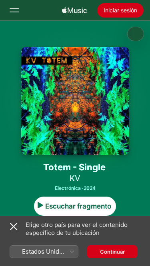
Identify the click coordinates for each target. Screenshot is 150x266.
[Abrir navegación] (14, 10)
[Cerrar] (13, 226)
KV (75, 178)
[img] (74, 10)
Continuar (112, 251)
